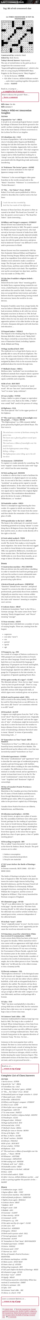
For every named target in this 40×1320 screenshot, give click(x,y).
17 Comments (12, 1317)
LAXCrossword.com (12, 2)
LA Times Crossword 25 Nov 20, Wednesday (20, 18)
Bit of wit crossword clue (23, 1309)
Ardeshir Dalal (8, 1309)
